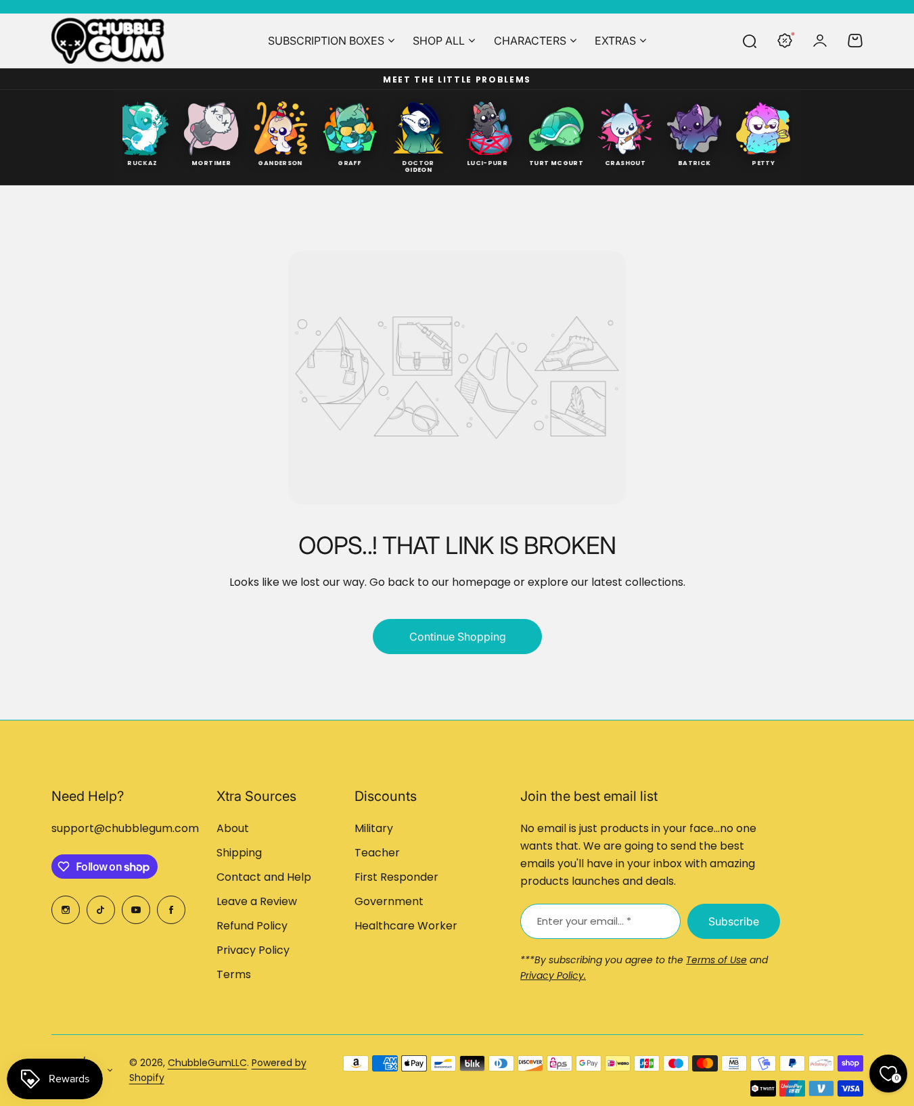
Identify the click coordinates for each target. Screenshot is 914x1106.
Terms (233, 974)
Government (389, 901)
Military (374, 828)
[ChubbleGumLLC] (108, 41)
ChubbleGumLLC (207, 1062)
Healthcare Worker (406, 926)
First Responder (396, 877)
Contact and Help (263, 877)
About (232, 828)
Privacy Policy (253, 950)
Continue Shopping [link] (457, 636)
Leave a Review (256, 901)
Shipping (239, 852)
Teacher (377, 852)
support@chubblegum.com (125, 828)
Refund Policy (252, 926)
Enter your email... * (584, 921)
